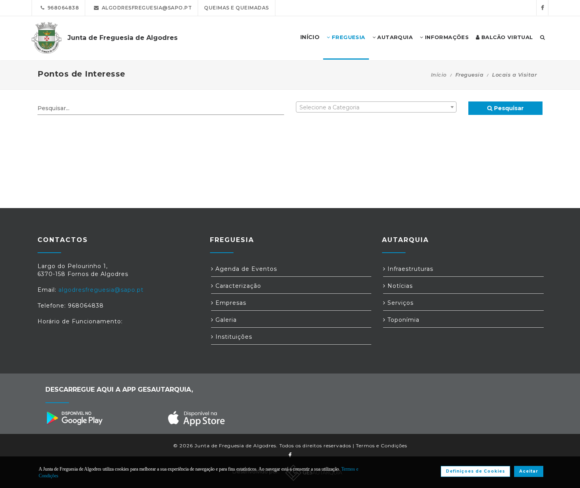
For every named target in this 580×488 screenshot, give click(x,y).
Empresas (229, 302)
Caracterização (237, 285)
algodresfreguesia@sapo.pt (145, 8)
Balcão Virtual (506, 37)
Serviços (399, 302)
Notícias (399, 285)
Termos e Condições (381, 446)
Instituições (232, 336)
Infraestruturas (409, 268)
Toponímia (402, 319)
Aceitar (528, 471)
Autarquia (394, 37)
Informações (446, 37)
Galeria (225, 319)
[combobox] (376, 107)
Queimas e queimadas (236, 8)
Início (439, 74)
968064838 (62, 8)
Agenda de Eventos (245, 268)
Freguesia (347, 37)
